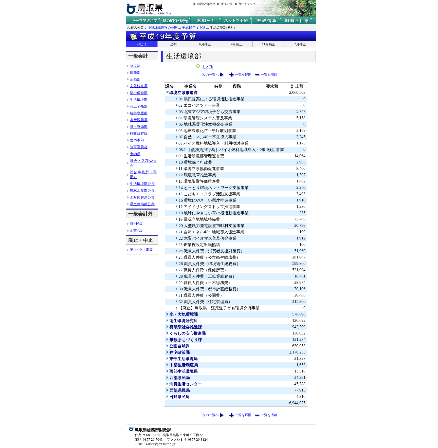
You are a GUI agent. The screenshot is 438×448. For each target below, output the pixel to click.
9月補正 (237, 44)
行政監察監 (139, 134)
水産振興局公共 (142, 197)
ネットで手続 (236, 20)
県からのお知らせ (206, 20)
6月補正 (205, 44)
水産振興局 (139, 120)
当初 (173, 44)
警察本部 (137, 140)
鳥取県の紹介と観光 (175, 20)
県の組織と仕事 (297, 20)
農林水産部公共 (142, 191)
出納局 (135, 154)
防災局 (135, 66)
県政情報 (266, 20)
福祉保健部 (139, 93)
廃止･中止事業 (141, 250)
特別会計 (137, 223)
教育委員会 (139, 147)
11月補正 (268, 44)
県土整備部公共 (142, 204)
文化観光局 (139, 86)
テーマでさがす (145, 20)
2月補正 (300, 44)
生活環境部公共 (142, 184)
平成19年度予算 (193, 27)
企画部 (135, 79)
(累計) (141, 44)
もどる (207, 67)
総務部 (135, 72)
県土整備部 (139, 127)
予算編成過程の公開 (162, 27)
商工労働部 (139, 106)
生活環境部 (139, 100)
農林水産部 (139, 113)
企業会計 (137, 230)
